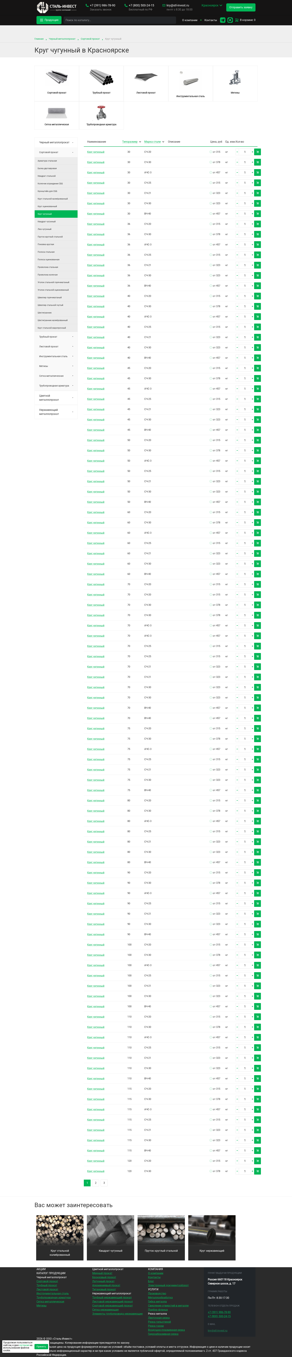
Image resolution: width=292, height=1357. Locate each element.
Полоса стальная (46, 252)
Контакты (210, 20)
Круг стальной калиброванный (53, 199)
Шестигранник (45, 313)
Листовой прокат (48, 346)
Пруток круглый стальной (50, 237)
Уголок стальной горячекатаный (53, 282)
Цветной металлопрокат (49, 397)
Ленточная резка (159, 1317)
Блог (151, 1281)
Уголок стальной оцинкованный (53, 290)
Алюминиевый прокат (106, 1285)
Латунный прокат (103, 1281)
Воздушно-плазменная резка (166, 1330)
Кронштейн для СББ (47, 191)
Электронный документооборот (168, 1285)
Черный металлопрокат (62, 38)
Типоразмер (130, 141)
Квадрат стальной (47, 176)
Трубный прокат (48, 336)
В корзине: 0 (248, 20)
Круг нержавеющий (212, 1250)
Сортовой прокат (90, 38)
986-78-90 (102, 5)
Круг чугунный (95, 151)
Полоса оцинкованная (48, 259)
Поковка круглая (46, 244)
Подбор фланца (158, 1309)
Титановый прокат (104, 1289)
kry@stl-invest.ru (178, 5)
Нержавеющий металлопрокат (49, 412)
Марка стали (152, 141)
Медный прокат (102, 1273)
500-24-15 (141, 5)
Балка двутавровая (47, 168)
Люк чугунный (44, 229)
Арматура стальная (47, 161)
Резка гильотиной (159, 1321)
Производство (157, 1293)
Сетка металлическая (51, 376)
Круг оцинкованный (47, 206)
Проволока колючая (48, 275)
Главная (39, 38)
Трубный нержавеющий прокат (112, 1297)
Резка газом (156, 1325)
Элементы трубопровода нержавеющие (117, 1313)
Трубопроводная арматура (54, 385)
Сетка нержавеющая (105, 1309)
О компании (189, 20)
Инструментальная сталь (53, 356)
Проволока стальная (48, 267)
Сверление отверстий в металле (168, 1305)
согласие (24, 1345)
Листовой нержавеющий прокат (112, 1301)
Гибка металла (157, 1301)
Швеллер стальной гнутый (50, 305)
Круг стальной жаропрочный (52, 328)
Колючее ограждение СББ (50, 183)
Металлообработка (160, 1297)
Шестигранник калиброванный (53, 320)
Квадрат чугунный (47, 221)
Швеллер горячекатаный (50, 297)
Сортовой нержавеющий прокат (112, 1305)
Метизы (43, 366)
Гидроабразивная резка (163, 1334)
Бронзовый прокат (104, 1277)
